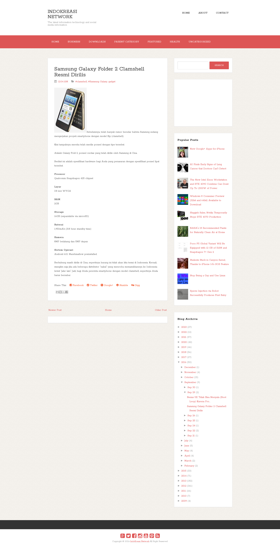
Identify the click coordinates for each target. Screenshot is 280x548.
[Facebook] (134, 536)
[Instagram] (140, 536)
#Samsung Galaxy (97, 81)
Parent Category (126, 41)
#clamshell (81, 81)
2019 (183, 347)
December (190, 367)
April (187, 455)
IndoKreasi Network (62, 14)
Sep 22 (191, 430)
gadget (111, 81)
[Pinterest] (152, 536)
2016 (183, 362)
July (186, 440)
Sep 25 (191, 420)
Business (74, 41)
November (190, 372)
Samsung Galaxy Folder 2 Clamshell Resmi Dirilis (99, 72)
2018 (183, 352)
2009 (184, 501)
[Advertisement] (203, 103)
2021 (183, 337)
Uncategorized (200, 41)
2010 (184, 496)
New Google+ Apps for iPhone (207, 148)
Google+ (108, 285)
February (189, 465)
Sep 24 (191, 425)
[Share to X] (63, 292)
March (187, 460)
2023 (184, 327)
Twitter (93, 285)
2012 (183, 485)
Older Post (161, 310)
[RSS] (157, 536)
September (190, 382)
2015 (183, 470)
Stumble (123, 285)
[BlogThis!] (60, 292)
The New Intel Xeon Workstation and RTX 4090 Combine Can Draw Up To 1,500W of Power (209, 184)
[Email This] (57, 292)
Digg (137, 285)
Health (175, 41)
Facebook (78, 285)
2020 (184, 342)
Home (186, 13)
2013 (183, 480)
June (186, 445)
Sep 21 (191, 435)
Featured (154, 41)
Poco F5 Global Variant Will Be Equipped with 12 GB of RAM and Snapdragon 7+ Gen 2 (208, 248)
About (202, 13)
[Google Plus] (122, 536)
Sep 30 (191, 387)
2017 (183, 357)
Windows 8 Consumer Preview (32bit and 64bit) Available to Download (207, 200)
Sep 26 (191, 415)
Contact (222, 13)
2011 (183, 491)
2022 (184, 332)
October (188, 377)
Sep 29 (191, 392)
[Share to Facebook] (66, 292)
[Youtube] (146, 536)
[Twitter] (128, 536)
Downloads (97, 41)
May (186, 450)
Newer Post (55, 310)
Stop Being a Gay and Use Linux (207, 275)
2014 (184, 475)
